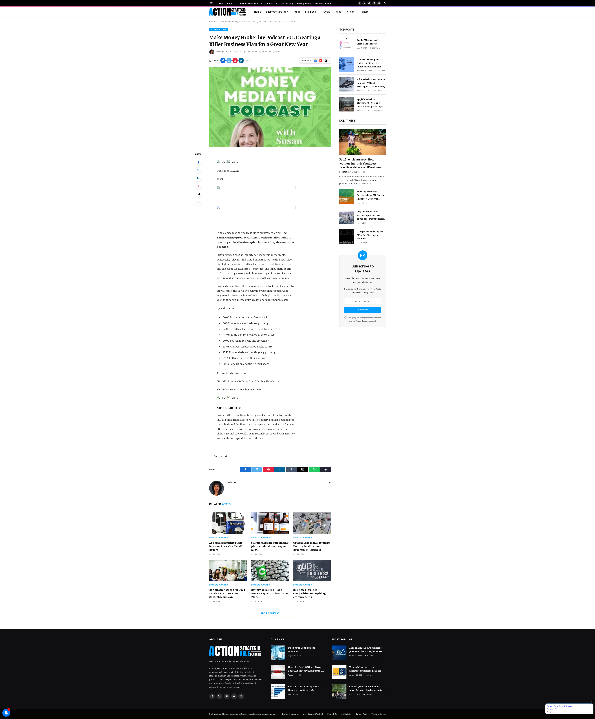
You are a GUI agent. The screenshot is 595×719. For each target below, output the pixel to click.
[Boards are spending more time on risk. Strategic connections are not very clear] (278, 691)
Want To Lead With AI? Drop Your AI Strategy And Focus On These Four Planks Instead (306, 668)
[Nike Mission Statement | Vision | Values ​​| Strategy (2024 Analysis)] (346, 84)
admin (221, 52)
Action (296, 11)
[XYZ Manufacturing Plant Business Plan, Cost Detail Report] (228, 523)
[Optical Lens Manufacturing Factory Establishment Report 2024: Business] (312, 523)
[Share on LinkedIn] (241, 60)
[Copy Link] (198, 202)
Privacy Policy (304, 3)
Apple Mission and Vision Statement (367, 41)
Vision (350, 11)
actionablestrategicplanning (263, 713)
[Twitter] (198, 170)
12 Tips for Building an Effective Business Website (370, 235)
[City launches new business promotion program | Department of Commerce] (346, 216)
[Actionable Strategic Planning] (227, 12)
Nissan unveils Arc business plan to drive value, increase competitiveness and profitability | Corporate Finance (366, 649)
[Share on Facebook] (223, 60)
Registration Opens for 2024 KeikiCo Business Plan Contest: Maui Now (227, 593)
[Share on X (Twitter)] (229, 60)
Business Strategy (277, 11)
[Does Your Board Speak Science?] (278, 653)
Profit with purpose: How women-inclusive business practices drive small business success (360, 163)
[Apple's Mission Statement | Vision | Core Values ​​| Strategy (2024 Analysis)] (346, 104)
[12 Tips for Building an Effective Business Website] (346, 236)
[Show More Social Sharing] (247, 60)
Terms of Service (323, 3)
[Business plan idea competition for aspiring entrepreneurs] (312, 570)
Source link (220, 456)
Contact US (271, 3)
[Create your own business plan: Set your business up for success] (339, 691)
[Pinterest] (198, 186)
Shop (365, 11)
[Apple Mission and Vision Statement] (346, 45)
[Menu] (211, 3)
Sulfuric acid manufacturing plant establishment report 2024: (269, 546)
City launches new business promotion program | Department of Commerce (370, 215)
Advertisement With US (251, 3)
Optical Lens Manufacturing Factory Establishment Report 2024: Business (311, 546)
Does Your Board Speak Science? (301, 649)
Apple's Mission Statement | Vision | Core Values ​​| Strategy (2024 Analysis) (370, 103)
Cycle (326, 11)
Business (310, 11)
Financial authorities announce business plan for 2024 (365, 668)
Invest (338, 11)
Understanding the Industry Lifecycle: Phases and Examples (369, 63)
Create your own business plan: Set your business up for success (366, 688)
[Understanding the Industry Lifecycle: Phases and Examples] (346, 64)
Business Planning (218, 29)
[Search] (384, 3)
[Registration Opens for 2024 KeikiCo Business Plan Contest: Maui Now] (228, 570)
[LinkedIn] (198, 178)
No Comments (252, 52)
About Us (231, 3)
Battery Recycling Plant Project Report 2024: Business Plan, (270, 593)
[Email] (198, 194)
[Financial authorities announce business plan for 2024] (339, 672)
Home (220, 3)
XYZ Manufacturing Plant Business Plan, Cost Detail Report (225, 546)
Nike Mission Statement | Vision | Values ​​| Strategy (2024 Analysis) (371, 83)
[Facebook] (198, 162)
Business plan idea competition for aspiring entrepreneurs (309, 593)
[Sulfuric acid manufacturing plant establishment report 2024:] (270, 523)
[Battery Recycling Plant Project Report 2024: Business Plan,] (270, 570)
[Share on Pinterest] (235, 60)
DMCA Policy (287, 3)
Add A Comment (270, 613)
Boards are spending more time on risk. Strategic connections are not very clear (306, 688)
